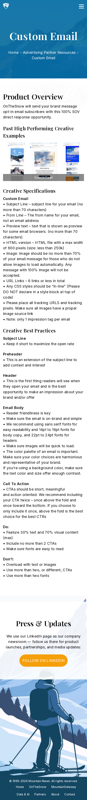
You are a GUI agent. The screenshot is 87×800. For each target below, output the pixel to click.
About (55, 794)
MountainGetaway (63, 787)
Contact (69, 794)
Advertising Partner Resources (49, 52)
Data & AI (23, 794)
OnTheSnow (37, 787)
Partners (40, 794)
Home (13, 52)
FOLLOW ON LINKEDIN (43, 660)
